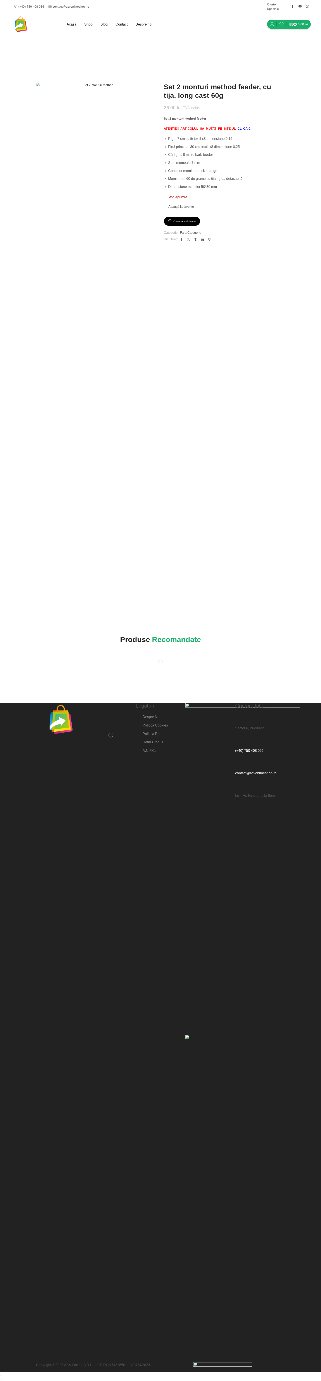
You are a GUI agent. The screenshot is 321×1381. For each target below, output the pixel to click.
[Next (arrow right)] (2, 1379)
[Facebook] (292, 6)
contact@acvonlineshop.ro (255, 773)
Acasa (71, 24)
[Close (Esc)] (0, 1375)
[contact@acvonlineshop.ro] (240, 763)
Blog (104, 24)
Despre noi (143, 24)
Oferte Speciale (273, 6)
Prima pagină (45, 49)
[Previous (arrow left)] (0, 1379)
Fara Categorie (68, 49)
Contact (122, 24)
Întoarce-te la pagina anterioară (263, 49)
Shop (88, 24)
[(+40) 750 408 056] (240, 740)
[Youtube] (300, 6)
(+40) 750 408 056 (249, 750)
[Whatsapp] (307, 6)
